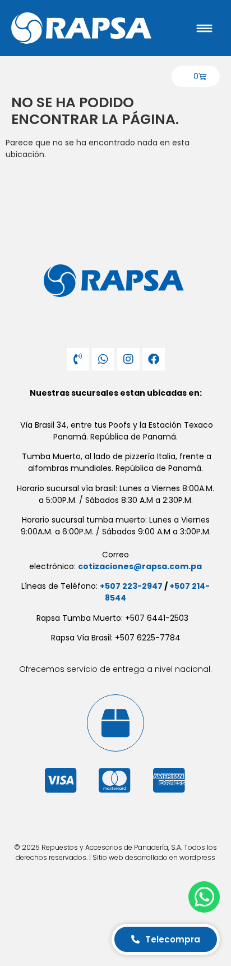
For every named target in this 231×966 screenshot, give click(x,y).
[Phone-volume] (78, 359)
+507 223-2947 (131, 586)
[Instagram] (128, 359)
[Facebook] (153, 359)
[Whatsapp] (103, 359)
